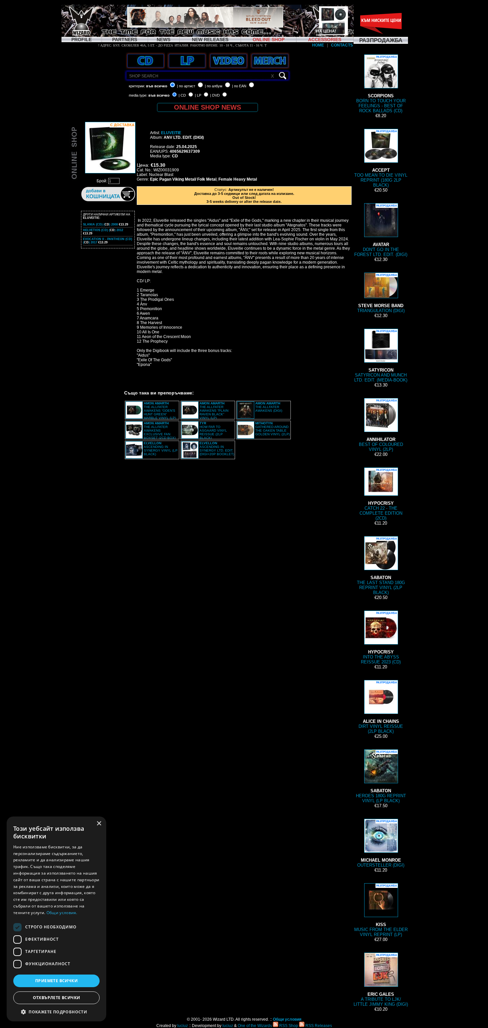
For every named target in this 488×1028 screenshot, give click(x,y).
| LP (198, 95)
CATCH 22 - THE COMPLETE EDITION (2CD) (381, 495)
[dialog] (56, 918)
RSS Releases (318, 1025)
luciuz (182, 1025)
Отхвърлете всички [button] (56, 997)
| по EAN (239, 86)
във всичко (156, 86)
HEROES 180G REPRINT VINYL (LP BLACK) (381, 776)
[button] (56, 1011)
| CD (182, 95)
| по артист (186, 86)
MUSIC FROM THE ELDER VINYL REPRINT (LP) (381, 910)
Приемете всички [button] (56, 981)
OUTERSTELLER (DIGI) (380, 844)
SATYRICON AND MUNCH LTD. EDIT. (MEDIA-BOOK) (380, 356)
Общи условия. (61, 912)
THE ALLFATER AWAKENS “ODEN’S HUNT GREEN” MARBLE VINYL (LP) (160, 410)
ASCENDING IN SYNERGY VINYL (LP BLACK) (161, 448)
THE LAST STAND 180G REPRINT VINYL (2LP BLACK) (381, 566)
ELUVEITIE (171, 132)
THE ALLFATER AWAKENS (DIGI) (268, 406)
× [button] (98, 823)
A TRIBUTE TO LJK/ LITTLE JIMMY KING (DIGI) (381, 980)
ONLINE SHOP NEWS (207, 107)
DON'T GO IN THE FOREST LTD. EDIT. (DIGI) (380, 230)
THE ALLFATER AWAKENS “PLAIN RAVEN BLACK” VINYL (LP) (214, 410)
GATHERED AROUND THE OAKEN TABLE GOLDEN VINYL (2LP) (272, 428)
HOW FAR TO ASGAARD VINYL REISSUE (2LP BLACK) (213, 430)
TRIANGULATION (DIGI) (381, 293)
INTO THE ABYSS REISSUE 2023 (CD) (381, 638)
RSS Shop (288, 1025)
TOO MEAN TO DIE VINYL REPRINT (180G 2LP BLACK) (380, 159)
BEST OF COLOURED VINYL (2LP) (381, 425)
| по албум (213, 86)
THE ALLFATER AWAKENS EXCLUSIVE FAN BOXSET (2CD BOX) (160, 430)
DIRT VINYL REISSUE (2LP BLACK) (381, 707)
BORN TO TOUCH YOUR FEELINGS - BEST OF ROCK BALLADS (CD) (381, 84)
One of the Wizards (255, 1025)
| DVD (215, 95)
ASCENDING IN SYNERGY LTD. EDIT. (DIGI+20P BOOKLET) (217, 448)
